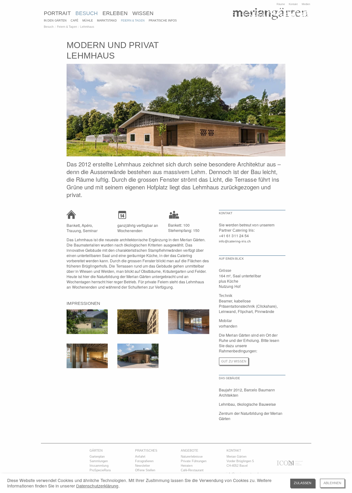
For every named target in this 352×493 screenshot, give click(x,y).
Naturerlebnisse (192, 456)
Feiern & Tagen (133, 20)
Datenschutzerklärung (97, 486)
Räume (281, 4)
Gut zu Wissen (233, 361)
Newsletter (142, 465)
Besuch (86, 13)
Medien (306, 4)
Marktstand (107, 20)
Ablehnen (332, 483)
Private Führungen (193, 461)
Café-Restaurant (192, 470)
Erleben (115, 13)
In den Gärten (55, 20)
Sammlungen (99, 461)
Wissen (142, 13)
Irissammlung (99, 465)
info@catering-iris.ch (235, 241)
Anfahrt (140, 456)
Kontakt (293, 4)
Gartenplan (97, 456)
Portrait (57, 13)
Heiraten (187, 465)
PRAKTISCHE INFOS (163, 20)
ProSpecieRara (100, 470)
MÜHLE (87, 20)
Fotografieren (144, 461)
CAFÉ (74, 20)
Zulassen (302, 483)
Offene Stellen (145, 470)
